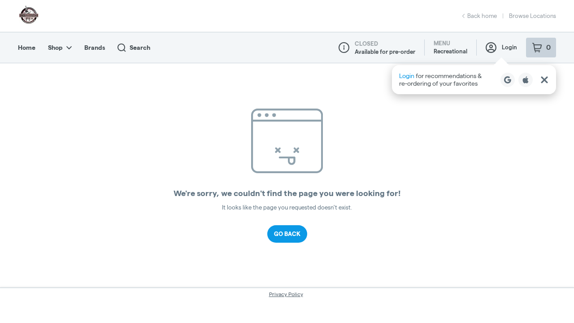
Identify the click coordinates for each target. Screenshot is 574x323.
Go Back (287, 234)
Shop (55, 47)
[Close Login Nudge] (544, 79)
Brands (94, 47)
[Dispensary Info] (344, 47)
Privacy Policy (286, 294)
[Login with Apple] (525, 80)
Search (140, 47)
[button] (474, 79)
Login (509, 47)
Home (26, 47)
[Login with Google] (507, 80)
